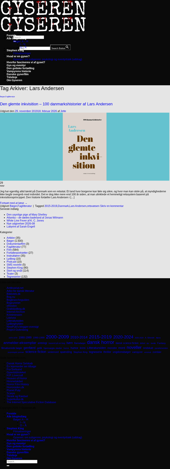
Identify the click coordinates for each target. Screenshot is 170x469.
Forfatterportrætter (17, 252)
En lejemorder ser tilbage (21, 366)
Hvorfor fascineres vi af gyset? (26, 62)
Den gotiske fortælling (20, 68)
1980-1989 (25, 337)
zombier (157, 352)
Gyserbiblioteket (16, 372)
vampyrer (137, 352)
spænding (66, 352)
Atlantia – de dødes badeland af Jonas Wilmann (35, 217)
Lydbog (11, 258)
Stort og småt (14, 270)
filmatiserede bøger (11, 348)
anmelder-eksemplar (19, 343)
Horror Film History (18, 384)
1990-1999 (38, 337)
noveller (134, 347)
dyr (148, 343)
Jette (63, 111)
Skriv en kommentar (112, 206)
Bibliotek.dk (13, 293)
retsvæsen (93, 206)
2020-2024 (123, 337)
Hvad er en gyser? (18, 56)
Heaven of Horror (17, 378)
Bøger (2, 97)
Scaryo (11, 393)
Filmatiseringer (22, 53)
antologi (42, 342)
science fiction (35, 352)
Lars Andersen (77, 206)
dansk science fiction (127, 343)
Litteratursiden (15, 320)
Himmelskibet (15, 381)
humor (74, 348)
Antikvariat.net (15, 288)
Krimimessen (14, 314)
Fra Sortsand (14, 369)
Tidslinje (12, 77)
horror (66, 348)
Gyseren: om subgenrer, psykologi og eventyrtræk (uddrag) (47, 59)
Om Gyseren (14, 80)
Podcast (11, 261)
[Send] (8, 465)
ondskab (148, 347)
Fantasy (161, 343)
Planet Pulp (13, 390)
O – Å (23, 47)
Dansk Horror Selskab (20, 363)
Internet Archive (16, 311)
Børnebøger (79, 343)
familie (153, 343)
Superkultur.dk (15, 399)
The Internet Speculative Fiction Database (31, 402)
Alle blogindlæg (16, 38)
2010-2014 (78, 337)
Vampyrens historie (19, 71)
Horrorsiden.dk (15, 387)
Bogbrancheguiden (18, 299)
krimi (82, 348)
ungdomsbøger (122, 352)
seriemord (53, 352)
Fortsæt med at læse (13, 203)
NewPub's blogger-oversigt (23, 326)
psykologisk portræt (16, 352)
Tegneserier (14, 276)
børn (70, 343)
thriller (107, 352)
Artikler (11, 237)
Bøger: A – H (20, 41)
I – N (22, 44)
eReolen (12, 305)
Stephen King (15, 50)
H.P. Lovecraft (15, 375)
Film (9, 249)
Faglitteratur (10, 97)
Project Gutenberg (17, 329)
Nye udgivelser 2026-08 (21, 223)
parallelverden (161, 348)
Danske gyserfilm (18, 74)
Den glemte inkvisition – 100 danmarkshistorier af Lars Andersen (56, 104)
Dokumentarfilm (16, 243)
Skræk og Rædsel (17, 396)
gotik (39, 348)
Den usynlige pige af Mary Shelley (27, 214)
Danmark (63, 206)
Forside (11, 35)
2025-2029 (139, 338)
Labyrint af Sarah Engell (21, 226)
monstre (112, 347)
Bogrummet (13, 302)
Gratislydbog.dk (16, 308)
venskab (147, 352)
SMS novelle (14, 264)
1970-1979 (13, 338)
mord (121, 348)
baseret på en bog (57, 343)
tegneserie (95, 352)
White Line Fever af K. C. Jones (25, 220)
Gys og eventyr (16, 65)
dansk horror (100, 342)
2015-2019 (50, 206)
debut (142, 343)
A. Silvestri (149, 338)
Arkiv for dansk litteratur (20, 290)
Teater (10, 273)
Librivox (11, 317)
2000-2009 (57, 336)
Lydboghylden (15, 323)
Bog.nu (11, 296)
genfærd (30, 348)
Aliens (158, 338)
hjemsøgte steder (53, 348)
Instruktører (13, 255)
